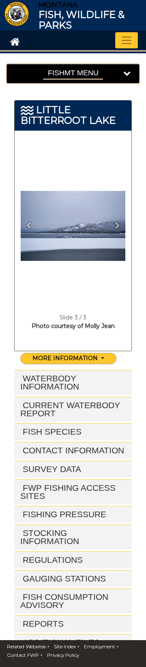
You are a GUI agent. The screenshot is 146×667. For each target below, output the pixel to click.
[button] (28, 225)
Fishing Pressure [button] (63, 514)
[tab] (73, 382)
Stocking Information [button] (49, 537)
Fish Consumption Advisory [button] (64, 601)
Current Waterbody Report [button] (70, 409)
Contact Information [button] (72, 450)
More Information (65, 358)
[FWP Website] (13, 41)
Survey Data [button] (50, 469)
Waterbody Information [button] (49, 382)
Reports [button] (42, 623)
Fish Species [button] (51, 431)
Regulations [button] (51, 559)
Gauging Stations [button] (63, 578)
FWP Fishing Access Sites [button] (68, 492)
